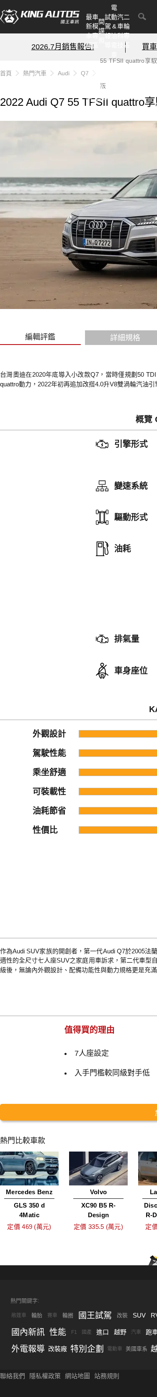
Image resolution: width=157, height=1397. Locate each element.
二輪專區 (127, 31)
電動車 (114, 1349)
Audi (63, 73)
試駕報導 (108, 31)
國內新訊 (101, 82)
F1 (74, 1332)
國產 (87, 1332)
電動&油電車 (114, 31)
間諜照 (101, 31)
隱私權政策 (45, 1375)
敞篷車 (18, 1315)
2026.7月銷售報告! (62, 47)
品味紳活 (120, 82)
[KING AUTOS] (40, 16)
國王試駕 (95, 1315)
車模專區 (95, 31)
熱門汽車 (89, 82)
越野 (120, 1332)
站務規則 (106, 1375)
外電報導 (108, 82)
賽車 (52, 1315)
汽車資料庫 (95, 82)
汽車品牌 (114, 82)
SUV (139, 1315)
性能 (57, 1332)
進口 (102, 1332)
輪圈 (67, 1315)
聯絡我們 (12, 1375)
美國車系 (136, 1349)
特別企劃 (127, 82)
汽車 (136, 1332)
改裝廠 (57, 1348)
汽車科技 (120, 31)
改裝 (122, 1315)
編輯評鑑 (40, 337)
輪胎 (36, 1315)
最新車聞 (89, 31)
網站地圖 (77, 1375)
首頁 (6, 73)
